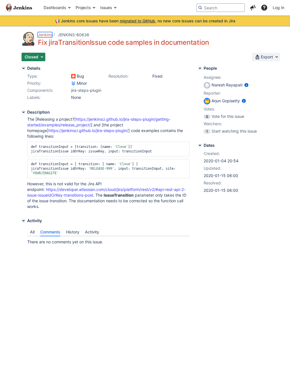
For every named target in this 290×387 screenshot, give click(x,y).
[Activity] (23, 221)
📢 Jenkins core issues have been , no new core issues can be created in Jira (145, 20)
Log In (278, 7)
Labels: (33, 97)
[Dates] (200, 145)
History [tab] (72, 231)
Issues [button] (106, 7)
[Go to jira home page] (19, 7)
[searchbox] (220, 8)
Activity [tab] (92, 231)
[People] (200, 68)
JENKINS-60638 (73, 34)
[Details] (23, 68)
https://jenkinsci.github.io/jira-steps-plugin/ (88, 130)
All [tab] (32, 231)
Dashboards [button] (55, 7)
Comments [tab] (50, 231)
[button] (252, 7)
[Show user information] (246, 84)
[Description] (23, 112)
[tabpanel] (108, 240)
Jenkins (45, 34)
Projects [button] (83, 7)
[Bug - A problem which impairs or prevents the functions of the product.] (73, 76)
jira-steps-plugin (86, 90)
